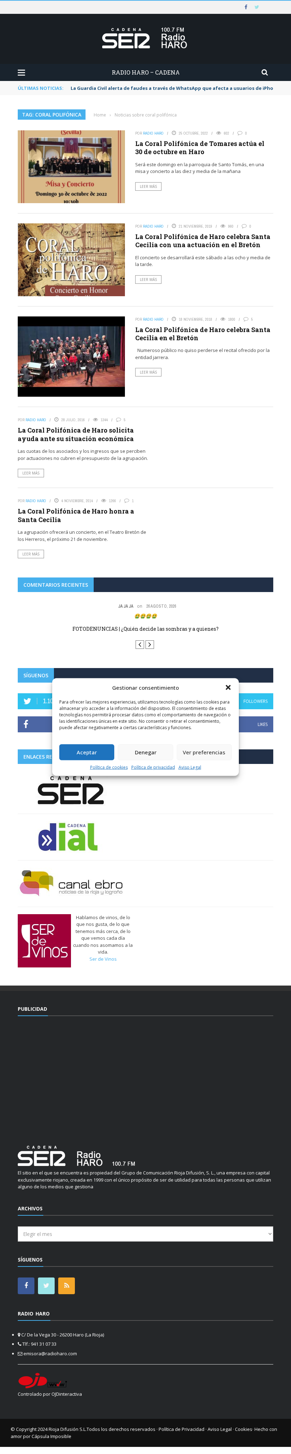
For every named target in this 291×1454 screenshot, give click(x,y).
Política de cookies (109, 767)
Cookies (243, 1429)
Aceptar (87, 752)
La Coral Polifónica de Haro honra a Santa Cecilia (76, 515)
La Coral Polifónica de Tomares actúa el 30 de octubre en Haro (199, 147)
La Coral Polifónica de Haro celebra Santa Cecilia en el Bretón (202, 333)
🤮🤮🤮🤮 (145, 616)
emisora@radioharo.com (50, 1353)
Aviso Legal (190, 767)
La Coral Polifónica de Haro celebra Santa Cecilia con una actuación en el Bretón (202, 240)
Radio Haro (153, 133)
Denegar (146, 752)
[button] (228, 687)
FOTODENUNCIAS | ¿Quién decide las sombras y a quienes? (145, 628)
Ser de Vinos (103, 959)
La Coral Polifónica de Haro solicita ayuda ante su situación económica (76, 434)
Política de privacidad (153, 767)
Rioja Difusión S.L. (68, 1429)
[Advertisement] (145, 1076)
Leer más (148, 186)
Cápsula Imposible (51, 1436)
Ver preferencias (204, 752)
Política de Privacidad (181, 1429)
